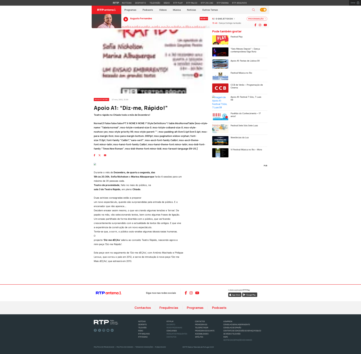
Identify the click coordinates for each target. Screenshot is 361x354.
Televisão (154, 3)
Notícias (127, 3)
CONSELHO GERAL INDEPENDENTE (236, 324)
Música (177, 9)
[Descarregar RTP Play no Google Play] (249, 294)
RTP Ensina (223, 3)
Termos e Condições (144, 347)
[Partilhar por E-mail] (105, 155)
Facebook (95, 330)
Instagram (103, 330)
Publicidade (160, 347)
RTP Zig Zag (207, 3)
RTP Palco (191, 3)
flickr (112, 330)
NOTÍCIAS (142, 321)
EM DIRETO (171, 324)
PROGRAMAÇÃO (256, 18)
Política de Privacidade (104, 347)
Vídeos (163, 9)
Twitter (99, 330)
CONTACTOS (200, 321)
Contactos (143, 308)
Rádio (167, 3)
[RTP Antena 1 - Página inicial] (106, 10)
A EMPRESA (227, 321)
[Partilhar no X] (99, 155)
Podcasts (148, 9)
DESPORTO (142, 324)
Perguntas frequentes (177, 334)
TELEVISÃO (142, 327)
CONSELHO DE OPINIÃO (232, 327)
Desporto (140, 3)
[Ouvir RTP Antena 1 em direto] (106, 21)
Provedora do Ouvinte (204, 331)
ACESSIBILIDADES (201, 334)
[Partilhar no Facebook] (94, 155)
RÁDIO (140, 331)
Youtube (108, 330)
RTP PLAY (170, 321)
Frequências (168, 308)
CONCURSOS (172, 331)
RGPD (225, 337)
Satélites (199, 337)
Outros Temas (210, 9)
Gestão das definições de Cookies (237, 340)
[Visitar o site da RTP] (116, 3)
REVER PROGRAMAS (174, 327)
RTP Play (178, 3)
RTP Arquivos (239, 3)
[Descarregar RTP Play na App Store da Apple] (235, 294)
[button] (253, 10)
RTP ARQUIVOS (144, 334)
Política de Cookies (124, 347)
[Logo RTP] (106, 322)
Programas (130, 9)
